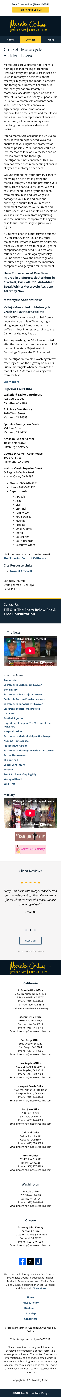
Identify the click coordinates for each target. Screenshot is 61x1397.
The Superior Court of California (25, 558)
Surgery (8, 769)
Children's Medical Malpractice (22, 708)
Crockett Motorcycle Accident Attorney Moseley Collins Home (30, 25)
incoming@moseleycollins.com (34, 1031)
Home (10, 39)
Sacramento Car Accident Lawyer (23, 704)
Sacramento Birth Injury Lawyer (23, 685)
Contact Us (30, 1318)
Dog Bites (9, 713)
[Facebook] (22, 1261)
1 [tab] (26, 930)
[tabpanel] (30, 897)
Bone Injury (10, 689)
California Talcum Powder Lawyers (24, 699)
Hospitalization (13, 731)
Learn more (11, 381)
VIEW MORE (31, 940)
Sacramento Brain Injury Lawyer (23, 694)
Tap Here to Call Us (31, 9)
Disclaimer (30, 1308)
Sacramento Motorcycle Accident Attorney (29, 750)
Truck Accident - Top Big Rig (20, 774)
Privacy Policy (31, 1302)
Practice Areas (13, 675)
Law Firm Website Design (30, 1393)
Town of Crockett (21, 571)
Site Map (30, 1313)
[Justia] (38, 1261)
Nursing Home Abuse (16, 741)
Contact (30, 39)
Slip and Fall (11, 760)
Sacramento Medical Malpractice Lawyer (28, 736)
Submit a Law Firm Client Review (30, 951)
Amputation (11, 680)
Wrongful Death (13, 779)
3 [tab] (35, 930)
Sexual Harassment (15, 755)
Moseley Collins (40, 1380)
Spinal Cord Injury (14, 764)
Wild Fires (9, 783)
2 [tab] (30, 930)
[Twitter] (30, 1261)
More (51, 39)
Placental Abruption (16, 745)
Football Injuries (13, 718)
